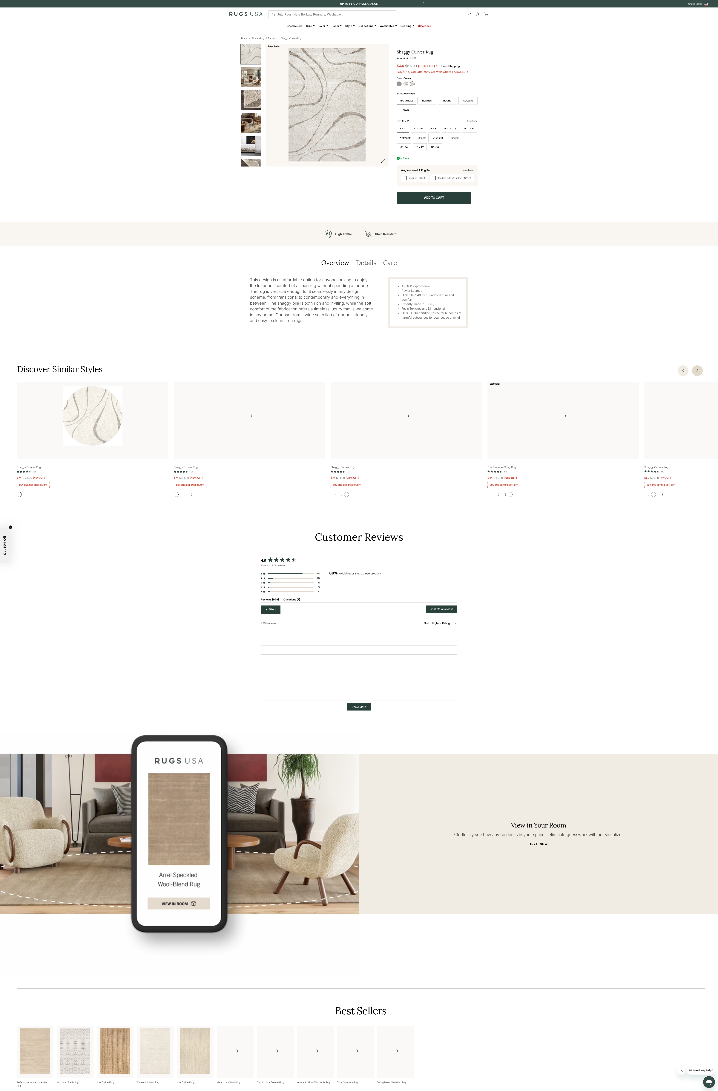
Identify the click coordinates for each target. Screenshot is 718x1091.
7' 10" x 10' (405, 137)
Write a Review (445, 610)
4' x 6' (433, 128)
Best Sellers (295, 25)
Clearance (424, 25)
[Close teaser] (10, 527)
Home (244, 38)
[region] (393, 580)
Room (335, 25)
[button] (406, 57)
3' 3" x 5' (418, 128)
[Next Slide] (454, 580)
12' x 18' (435, 147)
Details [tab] (366, 263)
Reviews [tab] (270, 600)
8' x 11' (422, 137)
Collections (365, 25)
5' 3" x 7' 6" (450, 128)
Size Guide (472, 121)
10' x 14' (404, 147)
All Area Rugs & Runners (264, 38)
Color (321, 25)
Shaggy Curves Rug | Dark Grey (290, 651)
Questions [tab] (291, 600)
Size (309, 25)
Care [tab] (390, 263)
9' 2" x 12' (438, 137)
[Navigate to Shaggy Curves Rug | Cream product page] (92, 416)
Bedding (406, 25)
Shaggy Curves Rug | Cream (288, 984)
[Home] (246, 15)
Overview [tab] (335, 263)
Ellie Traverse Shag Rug (501, 467)
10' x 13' (455, 137)
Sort (427, 623)
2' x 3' (403, 128)
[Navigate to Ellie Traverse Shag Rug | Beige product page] (563, 416)
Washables (387, 25)
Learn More (468, 170)
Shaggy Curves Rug (291, 38)
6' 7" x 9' (469, 128)
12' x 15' (419, 147)
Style (348, 25)
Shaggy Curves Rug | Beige (288, 726)
